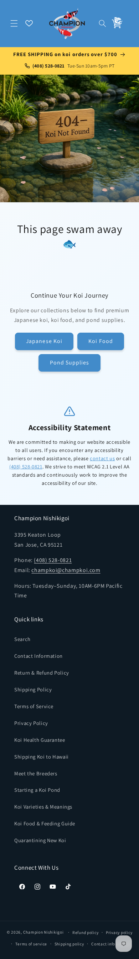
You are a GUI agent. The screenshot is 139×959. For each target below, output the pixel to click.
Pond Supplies (69, 362)
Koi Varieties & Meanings (43, 806)
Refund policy (85, 932)
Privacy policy (119, 932)
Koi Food (100, 341)
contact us (102, 458)
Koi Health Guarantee (39, 739)
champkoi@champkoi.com (65, 570)
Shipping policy (69, 943)
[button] (14, 23)
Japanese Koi (44, 341)
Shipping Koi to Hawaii (41, 756)
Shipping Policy (33, 689)
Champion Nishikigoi (43, 932)
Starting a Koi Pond (37, 789)
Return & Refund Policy (41, 672)
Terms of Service (33, 706)
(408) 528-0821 (25, 466)
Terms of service (31, 943)
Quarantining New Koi (40, 840)
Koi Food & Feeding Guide (44, 823)
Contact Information (38, 655)
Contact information (111, 943)
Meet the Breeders (35, 773)
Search (22, 639)
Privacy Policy (31, 723)
